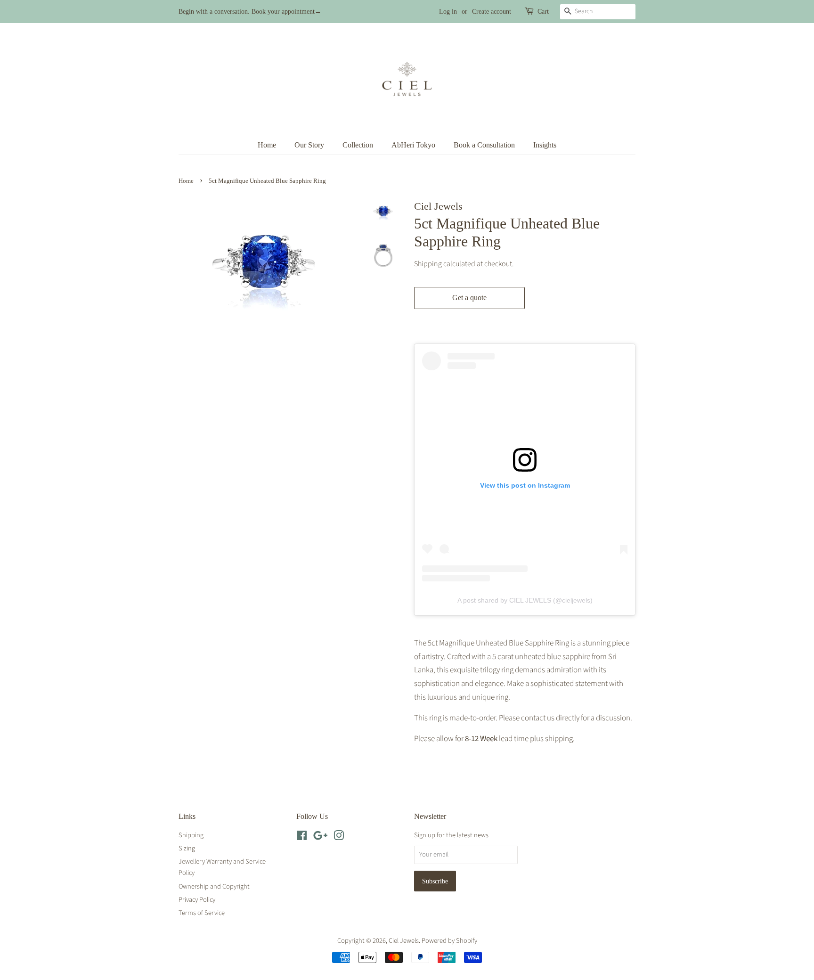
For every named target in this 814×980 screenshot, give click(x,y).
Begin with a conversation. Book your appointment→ (250, 11)
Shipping (428, 264)
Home (267, 145)
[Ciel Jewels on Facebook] (301, 837)
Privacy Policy (197, 900)
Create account (491, 11)
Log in (448, 11)
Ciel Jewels (404, 941)
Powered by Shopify (449, 941)
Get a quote (469, 298)
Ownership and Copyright (214, 886)
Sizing (187, 848)
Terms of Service (202, 913)
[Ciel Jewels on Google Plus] (320, 837)
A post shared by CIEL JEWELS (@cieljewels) (525, 600)
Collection (357, 145)
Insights (544, 145)
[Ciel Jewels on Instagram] (339, 837)
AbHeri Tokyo (413, 145)
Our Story (309, 145)
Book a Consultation (484, 145)
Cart (543, 11)
